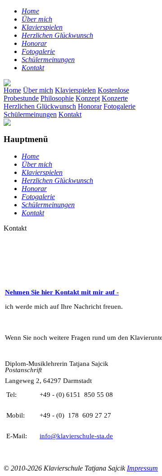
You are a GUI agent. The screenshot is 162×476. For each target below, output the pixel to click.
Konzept (88, 98)
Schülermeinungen (30, 114)
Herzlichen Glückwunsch (40, 106)
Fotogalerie (119, 106)
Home (12, 90)
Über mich (38, 90)
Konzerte (115, 98)
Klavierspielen (75, 90)
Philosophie (57, 98)
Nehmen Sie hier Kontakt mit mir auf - (62, 292)
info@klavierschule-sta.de (76, 436)
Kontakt (69, 114)
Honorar (90, 106)
